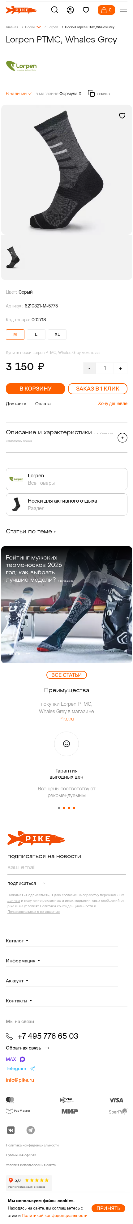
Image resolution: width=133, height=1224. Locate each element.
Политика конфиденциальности (32, 1145)
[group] (66, 170)
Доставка (16, 403)
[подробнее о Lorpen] (66, 65)
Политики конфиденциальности (66, 906)
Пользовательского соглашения (33, 911)
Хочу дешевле (112, 403)
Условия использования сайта (31, 1165)
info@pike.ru (20, 1080)
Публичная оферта (21, 1155)
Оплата (43, 403)
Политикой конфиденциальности (55, 1215)
